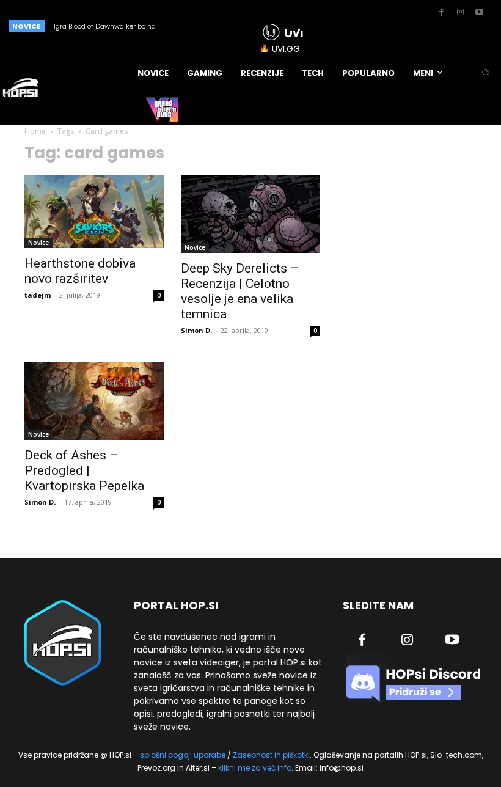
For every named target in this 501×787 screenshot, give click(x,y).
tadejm (37, 294)
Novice (38, 242)
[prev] (214, 26)
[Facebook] (441, 13)
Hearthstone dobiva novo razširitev (80, 271)
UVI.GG (286, 49)
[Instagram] (460, 13)
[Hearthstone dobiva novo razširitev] (94, 211)
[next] (234, 26)
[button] (485, 73)
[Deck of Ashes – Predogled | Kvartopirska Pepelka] (94, 401)
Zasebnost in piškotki (271, 755)
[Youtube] (479, 13)
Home (35, 131)
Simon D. (196, 330)
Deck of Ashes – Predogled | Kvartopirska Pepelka (84, 470)
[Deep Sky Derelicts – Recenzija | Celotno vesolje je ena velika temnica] (250, 214)
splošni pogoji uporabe (182, 755)
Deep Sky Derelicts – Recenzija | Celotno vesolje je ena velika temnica (240, 291)
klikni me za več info (254, 768)
